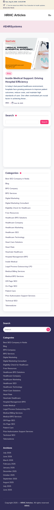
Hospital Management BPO (16, 257)
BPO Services (11, 193)
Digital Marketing (12, 198)
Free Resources (12, 213)
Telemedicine (10, 306)
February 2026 (9, 464)
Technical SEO (11, 301)
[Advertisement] (23, 147)
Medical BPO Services (14, 276)
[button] (48, 329)
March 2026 (8, 460)
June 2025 (7, 490)
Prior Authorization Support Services (20, 296)
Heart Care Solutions (14, 242)
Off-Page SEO (11, 281)
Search (9, 115)
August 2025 (8, 482)
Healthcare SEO (12, 232)
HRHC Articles (15, 15)
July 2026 (7, 453)
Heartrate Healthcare (14, 252)
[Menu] (49, 15)
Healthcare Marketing (14, 228)
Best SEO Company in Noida (17, 179)
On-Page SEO (11, 286)
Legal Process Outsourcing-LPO (18, 267)
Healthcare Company (14, 223)
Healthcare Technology (14, 237)
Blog (9, 73)
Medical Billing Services (15, 271)
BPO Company (11, 188)
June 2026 (7, 457)
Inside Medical (11, 262)
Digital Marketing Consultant (17, 203)
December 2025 (10, 471)
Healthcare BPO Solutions (16, 218)
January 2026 (9, 468)
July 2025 (7, 486)
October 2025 (9, 475)
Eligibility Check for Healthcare (18, 208)
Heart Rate (9, 247)
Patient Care (10, 291)
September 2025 (10, 479)
